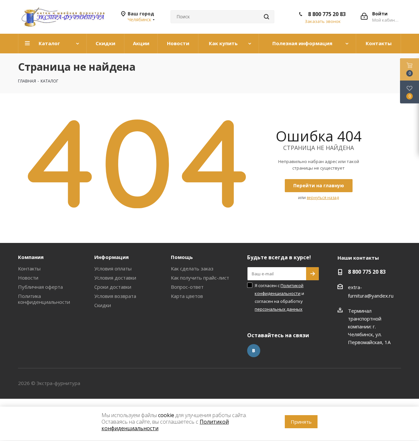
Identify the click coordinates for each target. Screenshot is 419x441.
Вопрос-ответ (187, 287)
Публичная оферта (40, 287)
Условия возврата (115, 296)
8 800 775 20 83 (327, 14)
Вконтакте (253, 350)
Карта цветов (187, 296)
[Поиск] (266, 16)
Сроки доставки (112, 287)
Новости (28, 277)
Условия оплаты (113, 268)
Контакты (29, 268)
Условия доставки (115, 277)
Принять (301, 421)
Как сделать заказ (192, 268)
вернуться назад (323, 197)
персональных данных (278, 309)
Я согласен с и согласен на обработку (279, 297)
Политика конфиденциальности (44, 299)
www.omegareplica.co (24, 402)
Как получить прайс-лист (200, 277)
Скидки (102, 305)
